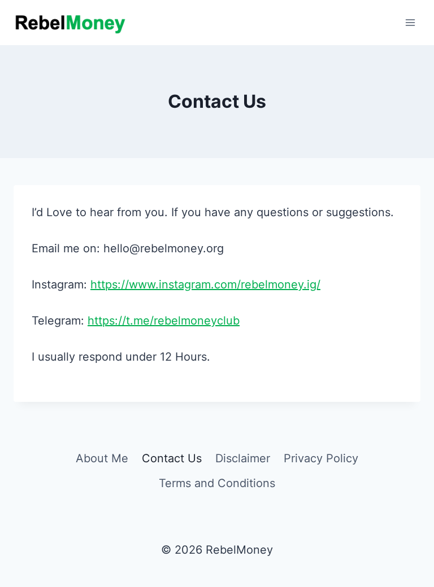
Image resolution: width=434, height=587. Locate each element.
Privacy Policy (321, 458)
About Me (102, 458)
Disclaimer (242, 458)
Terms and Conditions (217, 483)
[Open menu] (410, 22)
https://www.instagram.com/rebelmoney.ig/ (205, 284)
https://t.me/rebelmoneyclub (164, 320)
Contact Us (172, 458)
